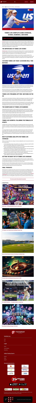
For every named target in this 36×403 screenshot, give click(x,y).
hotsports (5, 356)
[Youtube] (9, 401)
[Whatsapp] (13, 399)
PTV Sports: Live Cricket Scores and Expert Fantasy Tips (12, 230)
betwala (5, 358)
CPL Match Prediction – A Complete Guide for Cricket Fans (12, 302)
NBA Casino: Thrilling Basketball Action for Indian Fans (12, 206)
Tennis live (3, 41)
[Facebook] (9, 398)
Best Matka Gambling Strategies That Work (10, 326)
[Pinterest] (11, 399)
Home (5, 339)
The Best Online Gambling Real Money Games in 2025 (11, 278)
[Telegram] (11, 398)
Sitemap (5, 346)
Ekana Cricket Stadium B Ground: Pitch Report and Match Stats (13, 254)
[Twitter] (9, 399)
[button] (15, 2)
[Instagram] (13, 398)
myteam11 (5, 359)
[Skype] (11, 401)
